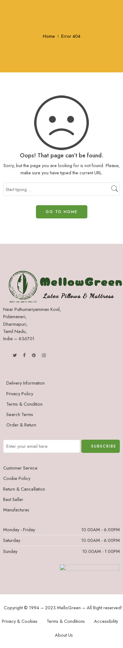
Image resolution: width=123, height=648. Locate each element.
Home (49, 36)
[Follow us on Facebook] (24, 355)
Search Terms (19, 414)
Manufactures (16, 509)
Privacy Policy (19, 393)
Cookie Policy (16, 478)
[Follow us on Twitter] (15, 355)
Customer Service (20, 468)
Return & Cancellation (24, 489)
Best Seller (13, 499)
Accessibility (106, 621)
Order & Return (21, 424)
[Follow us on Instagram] (44, 355)
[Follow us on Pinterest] (34, 355)
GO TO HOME (62, 212)
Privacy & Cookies (20, 621)
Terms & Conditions (66, 621)
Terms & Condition (24, 404)
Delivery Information (25, 383)
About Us (64, 635)
